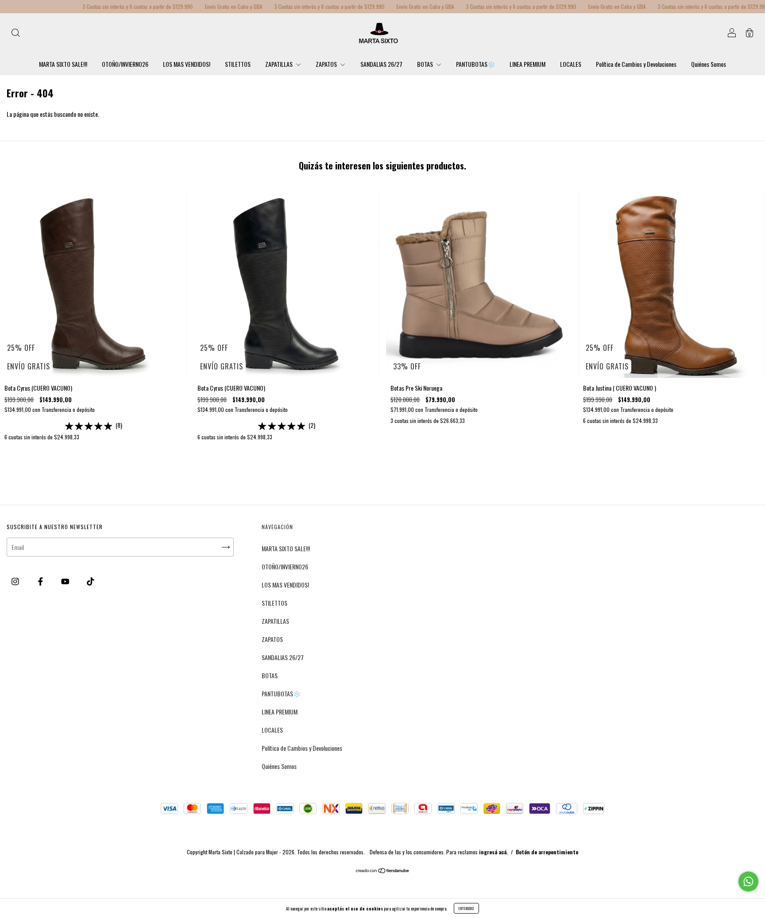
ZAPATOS (327, 64)
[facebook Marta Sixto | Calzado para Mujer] (41, 580)
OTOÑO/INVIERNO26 (125, 64)
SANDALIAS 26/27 (381, 64)
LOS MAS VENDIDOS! (186, 64)
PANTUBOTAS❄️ (475, 64)
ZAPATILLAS (279, 64)
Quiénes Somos (708, 64)
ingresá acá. (493, 852)
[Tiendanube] (382, 871)
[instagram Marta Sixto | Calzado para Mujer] (16, 580)
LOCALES (570, 64)
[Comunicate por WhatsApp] (748, 881)
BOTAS (425, 64)
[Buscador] (15, 33)
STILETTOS (238, 64)
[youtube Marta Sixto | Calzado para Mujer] (66, 580)
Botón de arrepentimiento (547, 852)
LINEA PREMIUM (527, 64)
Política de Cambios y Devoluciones (636, 64)
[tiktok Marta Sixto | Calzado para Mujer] (90, 580)
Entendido (466, 908)
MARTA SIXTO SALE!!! (63, 64)
